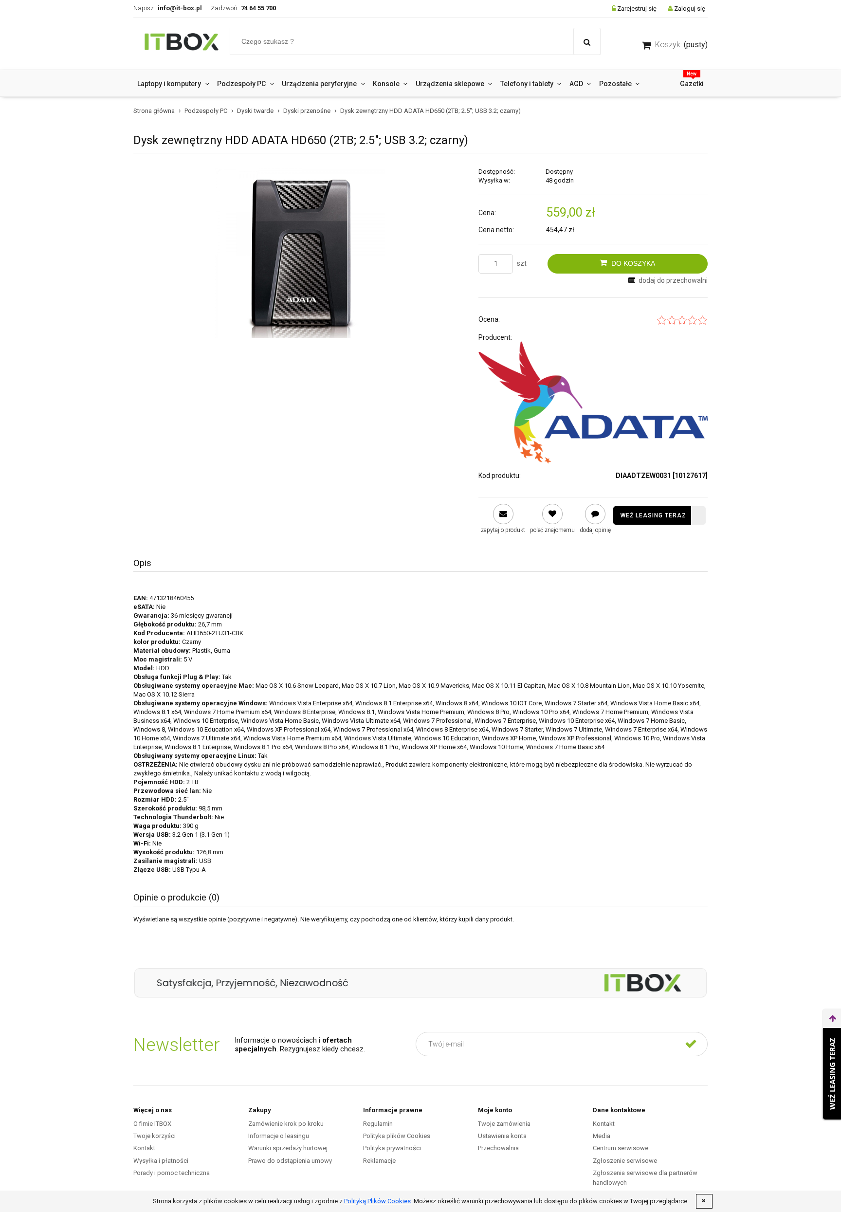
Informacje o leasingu (278, 1135)
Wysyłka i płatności (160, 1160)
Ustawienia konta (502, 1135)
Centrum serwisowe (620, 1148)
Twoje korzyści (154, 1135)
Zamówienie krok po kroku (286, 1123)
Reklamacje (379, 1160)
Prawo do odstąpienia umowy (290, 1160)
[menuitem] (173, 83)
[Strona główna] (181, 44)
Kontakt (144, 1148)
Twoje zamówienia (504, 1123)
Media (601, 1135)
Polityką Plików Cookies (377, 1201)
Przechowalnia (498, 1148)
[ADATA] (592, 402)
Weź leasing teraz (653, 515)
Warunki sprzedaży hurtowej (288, 1148)
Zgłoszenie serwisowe (625, 1160)
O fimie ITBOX (152, 1123)
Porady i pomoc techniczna (171, 1172)
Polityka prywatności (392, 1148)
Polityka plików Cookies (396, 1135)
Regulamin (378, 1123)
